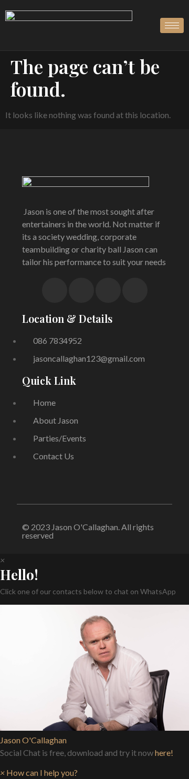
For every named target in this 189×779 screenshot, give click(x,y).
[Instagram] (81, 290)
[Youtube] (135, 290)
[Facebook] (54, 290)
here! (164, 752)
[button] (94, 675)
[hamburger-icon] (172, 25)
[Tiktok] (108, 290)
